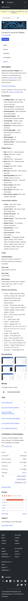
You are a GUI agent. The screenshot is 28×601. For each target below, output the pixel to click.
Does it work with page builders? (11, 418)
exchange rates (18, 482)
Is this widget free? (7, 402)
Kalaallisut (8, 577)
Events (17, 551)
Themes (17, 538)
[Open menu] (25, 2)
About (3, 535)
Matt (4, 564)
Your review (5, 513)
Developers (5, 554)
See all (24, 513)
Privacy (4, 543)
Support (5, 61)
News (3, 538)
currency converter (21, 479)
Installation (6, 53)
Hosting (4, 540)
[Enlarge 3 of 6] (11, 367)
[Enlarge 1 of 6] (11, 359)
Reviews (5, 49)
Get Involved (18, 548)
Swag (17, 556)
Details (5, 45)
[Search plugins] (18, 17)
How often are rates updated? (10, 407)
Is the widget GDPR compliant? (11, 423)
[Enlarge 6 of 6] (24, 375)
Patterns (17, 543)
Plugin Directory (6, 7)
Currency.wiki (12, 77)
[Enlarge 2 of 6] (24, 359)
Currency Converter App (16, 92)
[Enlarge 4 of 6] (24, 367)
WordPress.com (7, 562)
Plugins (17, 540)
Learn (3, 548)
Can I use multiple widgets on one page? (8, 412)
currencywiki (7, 35)
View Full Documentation (9, 86)
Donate (18, 554)
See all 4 (24, 472)
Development (7, 57)
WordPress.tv (6, 556)
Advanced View (6, 487)
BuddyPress (6, 570)
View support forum (7, 525)
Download (5, 39)
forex (24, 482)
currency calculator (21, 476)
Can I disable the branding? (9, 428)
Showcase (18, 535)
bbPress (5, 567)
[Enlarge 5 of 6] (11, 375)
